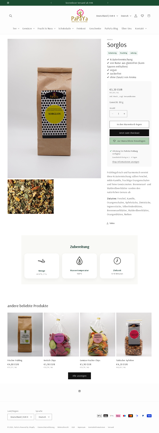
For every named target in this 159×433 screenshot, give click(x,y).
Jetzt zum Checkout (129, 132)
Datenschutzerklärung (46, 427)
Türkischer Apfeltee (125, 360)
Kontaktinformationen (96, 427)
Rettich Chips (50, 360)
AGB (73, 427)
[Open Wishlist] (142, 15)
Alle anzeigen (80, 375)
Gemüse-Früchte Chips (90, 360)
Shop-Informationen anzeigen (125, 162)
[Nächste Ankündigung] (108, 3)
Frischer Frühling (14, 360)
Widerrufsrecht (63, 427)
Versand (111, 427)
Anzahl (112, 108)
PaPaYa (17, 427)
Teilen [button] (112, 223)
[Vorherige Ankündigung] (51, 3)
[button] (10, 15)
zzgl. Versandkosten (127, 96)
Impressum (81, 427)
